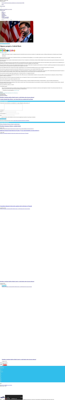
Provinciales (4, 12)
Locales (3, 13)
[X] (7, 50)
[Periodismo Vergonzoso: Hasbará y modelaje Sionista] (10, 124)
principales (8, 43)
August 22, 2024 (16, 90)
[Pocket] (11, 50)
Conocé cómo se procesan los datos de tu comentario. (21, 120)
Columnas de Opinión (3, 43)
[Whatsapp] (1, 50)
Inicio (3, 11)
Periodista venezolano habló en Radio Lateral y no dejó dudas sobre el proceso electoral (17, 281)
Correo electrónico (3, 113)
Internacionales (4, 15)
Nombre (1, 111)
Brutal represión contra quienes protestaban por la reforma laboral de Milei (13, 2)
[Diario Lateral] (2, 6)
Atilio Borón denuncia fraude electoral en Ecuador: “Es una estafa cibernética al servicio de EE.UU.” (19, 130)
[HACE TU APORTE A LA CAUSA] (6, 9)
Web (0, 115)
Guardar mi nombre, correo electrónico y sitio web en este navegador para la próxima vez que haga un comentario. (18, 117)
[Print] (4, 50)
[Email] (6, 50)
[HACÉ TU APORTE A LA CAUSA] (6, 385)
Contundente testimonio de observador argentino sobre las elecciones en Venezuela (16, 206)
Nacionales (3, 14)
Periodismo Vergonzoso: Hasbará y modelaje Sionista (10, 126)
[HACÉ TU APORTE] (3, 95)
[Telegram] (9, 50)
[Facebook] (2, 50)
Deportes (3, 16)
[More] (14, 50)
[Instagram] (12, 50)
